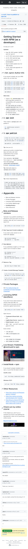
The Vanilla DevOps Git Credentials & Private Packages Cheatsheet (12, 289)
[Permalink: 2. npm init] (3, 118)
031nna (4, 502)
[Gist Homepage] (10, 2)
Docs (25, 540)
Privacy (7, 540)
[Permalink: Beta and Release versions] (3, 212)
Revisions (12, 24)
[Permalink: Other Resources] (3, 389)
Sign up (24, 2)
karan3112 (5, 472)
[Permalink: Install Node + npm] (3, 364)
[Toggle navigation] (2, 2)
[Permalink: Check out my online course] (3, 408)
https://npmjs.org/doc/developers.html (13, 443)
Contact (10, 541)
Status (15, 540)
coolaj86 (3, 14)
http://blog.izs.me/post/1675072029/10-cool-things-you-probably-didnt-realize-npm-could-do (15, 401)
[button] (20, 21)
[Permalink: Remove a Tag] (3, 262)
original (13, 394)
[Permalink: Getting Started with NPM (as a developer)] (3, 40)
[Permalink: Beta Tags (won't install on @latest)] (3, 230)
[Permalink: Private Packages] (3, 284)
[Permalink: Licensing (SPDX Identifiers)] (3, 296)
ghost (4, 511)
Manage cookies (16, 541)
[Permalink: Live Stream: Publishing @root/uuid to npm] (3, 346)
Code (4, 24)
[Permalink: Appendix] (3, 193)
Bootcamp (10, 420)
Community (20, 540)
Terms (3, 540)
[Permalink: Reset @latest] (3, 244)
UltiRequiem (6, 520)
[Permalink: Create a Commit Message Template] (3, 270)
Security (11, 540)
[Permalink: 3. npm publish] (3, 133)
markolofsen (6, 451)
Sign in (18, 2)
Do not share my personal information (14, 543)
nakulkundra (6, 436)
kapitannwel (6, 491)
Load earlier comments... (14, 432)
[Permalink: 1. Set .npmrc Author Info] (3, 73)
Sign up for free (7, 530)
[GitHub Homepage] (10, 545)
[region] (14, 231)
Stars (23, 24)
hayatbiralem (6, 481)
